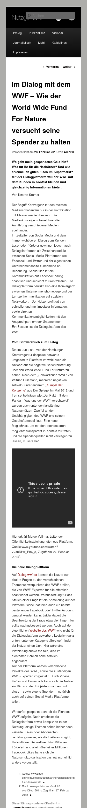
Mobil (41, 42)
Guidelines (59, 42)
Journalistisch (22, 42)
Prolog (17, 33)
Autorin (69, 152)
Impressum (20, 52)
